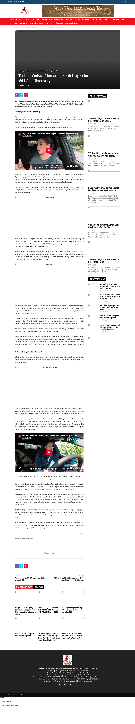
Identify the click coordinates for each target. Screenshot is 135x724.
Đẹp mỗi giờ (86, 20)
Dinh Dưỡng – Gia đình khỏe (39, 23)
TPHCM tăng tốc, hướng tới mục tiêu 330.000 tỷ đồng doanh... (103, 154)
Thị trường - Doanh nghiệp (29, 27)
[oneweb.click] (49, 553)
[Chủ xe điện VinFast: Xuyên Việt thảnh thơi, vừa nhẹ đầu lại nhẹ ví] (104, 214)
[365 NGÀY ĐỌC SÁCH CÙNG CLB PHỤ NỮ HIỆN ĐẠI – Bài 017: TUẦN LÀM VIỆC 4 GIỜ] (49, 598)
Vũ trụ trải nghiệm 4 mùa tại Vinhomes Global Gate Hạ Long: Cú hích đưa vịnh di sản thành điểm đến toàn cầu (49, 637)
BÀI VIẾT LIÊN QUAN (24, 587)
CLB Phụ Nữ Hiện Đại (71, 23)
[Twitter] (65, 684)
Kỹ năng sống (59, 20)
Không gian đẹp (104, 20)
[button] (125, 1)
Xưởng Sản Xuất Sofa (8, 705)
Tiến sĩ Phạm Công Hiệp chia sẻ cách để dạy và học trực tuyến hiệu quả (69, 579)
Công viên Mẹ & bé (57, 23)
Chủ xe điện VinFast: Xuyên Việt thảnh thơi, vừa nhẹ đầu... (103, 226)
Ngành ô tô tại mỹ (6, 701)
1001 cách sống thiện (44, 20)
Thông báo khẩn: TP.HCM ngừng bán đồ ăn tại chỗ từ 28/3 (30, 579)
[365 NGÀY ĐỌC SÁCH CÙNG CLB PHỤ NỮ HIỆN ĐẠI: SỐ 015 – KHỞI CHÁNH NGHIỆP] (104, 108)
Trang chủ (13, 20)
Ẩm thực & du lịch (118, 20)
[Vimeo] (70, 684)
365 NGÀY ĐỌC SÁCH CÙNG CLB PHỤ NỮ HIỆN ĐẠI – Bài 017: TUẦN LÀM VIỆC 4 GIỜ (48, 610)
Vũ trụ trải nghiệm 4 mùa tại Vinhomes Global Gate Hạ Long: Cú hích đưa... (110, 327)
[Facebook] (59, 684)
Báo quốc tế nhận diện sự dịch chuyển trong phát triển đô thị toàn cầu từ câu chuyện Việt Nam (25, 611)
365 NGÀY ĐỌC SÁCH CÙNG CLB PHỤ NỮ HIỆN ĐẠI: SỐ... (103, 119)
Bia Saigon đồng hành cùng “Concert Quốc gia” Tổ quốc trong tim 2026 (72, 610)
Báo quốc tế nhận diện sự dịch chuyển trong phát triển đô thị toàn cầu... (110, 286)
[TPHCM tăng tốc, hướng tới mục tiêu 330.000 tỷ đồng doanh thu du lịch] (104, 143)
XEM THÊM (38, 587)
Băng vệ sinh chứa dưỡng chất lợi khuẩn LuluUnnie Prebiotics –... (104, 189)
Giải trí (94, 20)
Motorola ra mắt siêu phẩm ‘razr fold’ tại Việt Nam (24, 635)
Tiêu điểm (56, 71)
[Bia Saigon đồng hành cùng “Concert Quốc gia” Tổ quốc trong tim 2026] (73, 598)
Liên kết (41, 27)
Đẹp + (20, 20)
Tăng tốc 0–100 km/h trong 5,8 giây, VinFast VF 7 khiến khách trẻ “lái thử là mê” (72, 636)
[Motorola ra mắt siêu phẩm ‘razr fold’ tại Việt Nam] (25, 624)
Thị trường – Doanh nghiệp (18, 23)
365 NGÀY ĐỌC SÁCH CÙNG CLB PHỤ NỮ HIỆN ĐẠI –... (103, 260)
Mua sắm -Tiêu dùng (73, 20)
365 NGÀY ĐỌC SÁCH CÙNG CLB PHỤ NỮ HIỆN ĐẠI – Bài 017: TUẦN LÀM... (110, 297)
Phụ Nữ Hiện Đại (30, 20)
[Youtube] (75, 684)
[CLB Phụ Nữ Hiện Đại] (104, 93)
